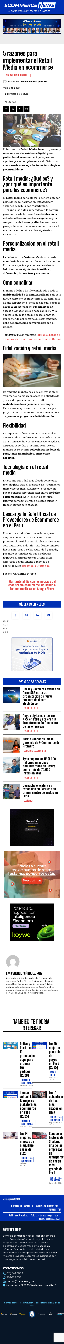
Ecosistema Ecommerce (55, 1118)
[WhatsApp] (26, 109)
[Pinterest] (20, 109)
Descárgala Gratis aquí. (36, 565)
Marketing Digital (17, 75)
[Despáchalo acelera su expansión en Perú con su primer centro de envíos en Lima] (11, 791)
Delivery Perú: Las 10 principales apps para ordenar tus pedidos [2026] (27, 1059)
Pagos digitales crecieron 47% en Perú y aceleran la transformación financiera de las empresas (40, 721)
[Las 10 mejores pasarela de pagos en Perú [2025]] (39, 1045)
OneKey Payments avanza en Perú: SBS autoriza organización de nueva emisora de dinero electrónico (41, 696)
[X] (13, 109)
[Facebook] (15, 615)
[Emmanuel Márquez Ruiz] (5, 81)
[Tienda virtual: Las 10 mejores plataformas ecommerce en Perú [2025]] (10, 1094)
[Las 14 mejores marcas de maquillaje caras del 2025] (10, 1135)
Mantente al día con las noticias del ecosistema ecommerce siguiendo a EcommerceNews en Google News (32, 585)
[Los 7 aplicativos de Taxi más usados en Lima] (39, 1094)
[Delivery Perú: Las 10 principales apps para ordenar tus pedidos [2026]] (10, 1045)
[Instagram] (26, 615)
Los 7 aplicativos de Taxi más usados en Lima (56, 1102)
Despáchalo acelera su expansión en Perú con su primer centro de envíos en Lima (40, 790)
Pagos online (30, 708)
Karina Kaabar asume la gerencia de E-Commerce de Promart (41, 742)
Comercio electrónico (35, 751)
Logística (28, 800)
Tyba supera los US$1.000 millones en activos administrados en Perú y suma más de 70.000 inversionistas (39, 766)
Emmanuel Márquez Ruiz (35, 81)
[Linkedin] (37, 615)
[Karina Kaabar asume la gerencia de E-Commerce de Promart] (11, 744)
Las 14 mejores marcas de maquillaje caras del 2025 (27, 1143)
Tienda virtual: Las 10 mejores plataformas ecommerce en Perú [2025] (28, 1104)
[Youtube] (48, 615)
